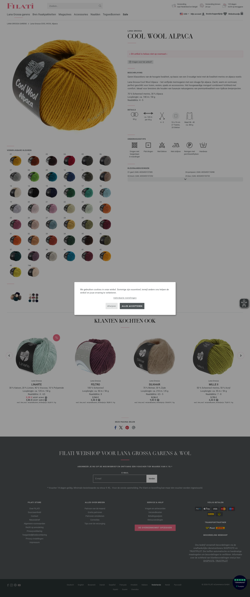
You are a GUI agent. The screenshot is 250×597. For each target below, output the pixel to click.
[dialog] (125, 298)
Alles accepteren (132, 306)
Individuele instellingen (125, 298)
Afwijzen (111, 306)
